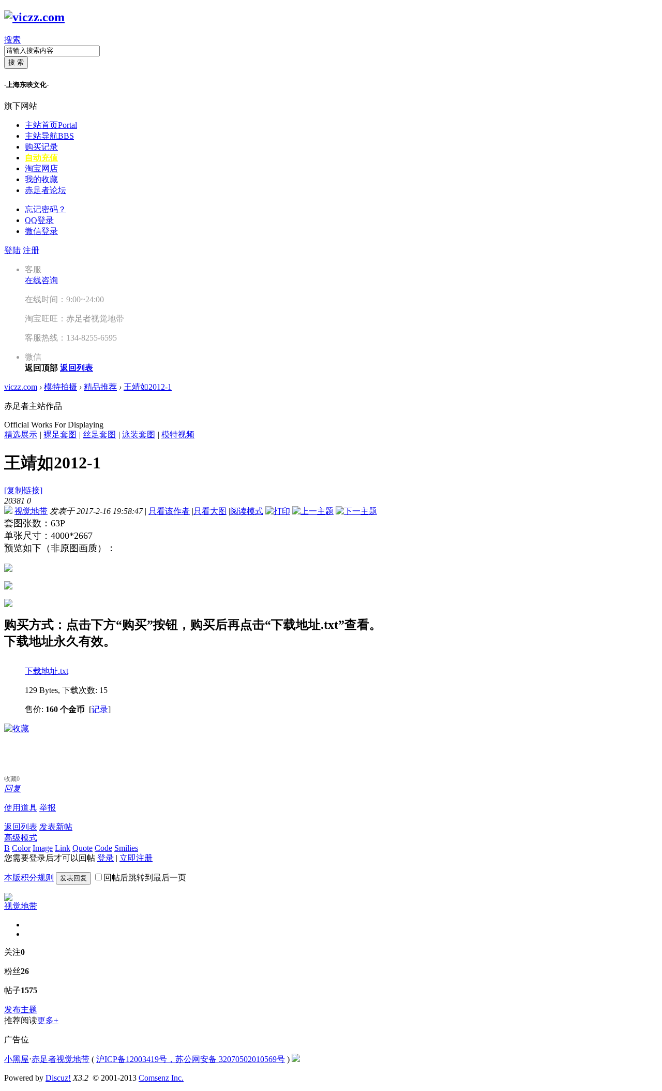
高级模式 (20, 837)
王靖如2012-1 (148, 386)
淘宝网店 (41, 168)
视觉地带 (31, 511)
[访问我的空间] (8, 898)
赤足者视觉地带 (60, 1059)
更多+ (47, 1020)
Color (21, 848)
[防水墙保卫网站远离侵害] (296, 1059)
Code (103, 848)
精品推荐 (100, 386)
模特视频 (177, 434)
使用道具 (20, 807)
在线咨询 (41, 280)
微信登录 (41, 231)
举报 (47, 807)
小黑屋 (16, 1059)
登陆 (12, 250)
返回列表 (20, 826)
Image (43, 848)
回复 (12, 788)
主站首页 (51, 125)
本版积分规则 (29, 877)
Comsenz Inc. (161, 1077)
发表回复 (73, 878)
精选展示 (20, 434)
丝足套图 (99, 434)
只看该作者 (169, 511)
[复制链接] (23, 490)
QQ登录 (39, 220)
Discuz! (58, 1077)
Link (62, 848)
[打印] (277, 511)
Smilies (126, 848)
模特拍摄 (60, 386)
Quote (82, 848)
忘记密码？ (45, 209)
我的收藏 (41, 179)
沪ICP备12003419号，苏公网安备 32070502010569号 (190, 1059)
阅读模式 (246, 511)
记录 (100, 709)
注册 (31, 250)
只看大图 (210, 511)
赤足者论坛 (45, 190)
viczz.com (20, 386)
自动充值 (41, 157)
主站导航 (49, 135)
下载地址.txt (46, 671)
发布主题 (20, 1009)
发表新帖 (55, 826)
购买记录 (41, 146)
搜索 (12, 39)
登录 (105, 857)
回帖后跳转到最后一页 (144, 877)
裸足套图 (60, 434)
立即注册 (136, 857)
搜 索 (16, 62)
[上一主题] (313, 511)
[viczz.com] (34, 17)
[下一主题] (356, 511)
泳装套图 (138, 434)
